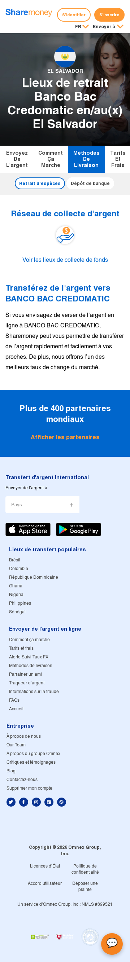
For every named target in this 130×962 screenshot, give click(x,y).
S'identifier (74, 14)
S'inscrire (109, 14)
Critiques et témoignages (31, 762)
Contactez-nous (22, 780)
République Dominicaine (33, 577)
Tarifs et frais (118, 159)
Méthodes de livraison (86, 159)
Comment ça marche (50, 159)
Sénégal (17, 612)
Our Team (16, 745)
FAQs (14, 700)
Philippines (20, 603)
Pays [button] (16, 505)
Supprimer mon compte (29, 788)
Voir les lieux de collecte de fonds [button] (65, 260)
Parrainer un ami (25, 674)
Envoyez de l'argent (17, 159)
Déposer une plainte (85, 887)
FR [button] (78, 26)
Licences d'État (45, 866)
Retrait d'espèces (40, 183)
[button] (108, 27)
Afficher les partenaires (65, 437)
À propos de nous (23, 736)
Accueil (16, 709)
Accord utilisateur (45, 884)
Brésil (14, 560)
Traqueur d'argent (26, 683)
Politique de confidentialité (85, 869)
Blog (11, 771)
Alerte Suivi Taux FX (28, 657)
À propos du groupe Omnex (33, 754)
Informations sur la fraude (34, 692)
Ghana (15, 586)
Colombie (18, 569)
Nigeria (16, 595)
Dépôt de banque (90, 183)
